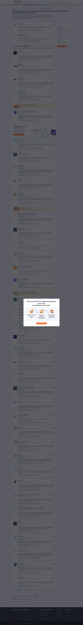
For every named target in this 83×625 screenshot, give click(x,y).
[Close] (58, 300)
